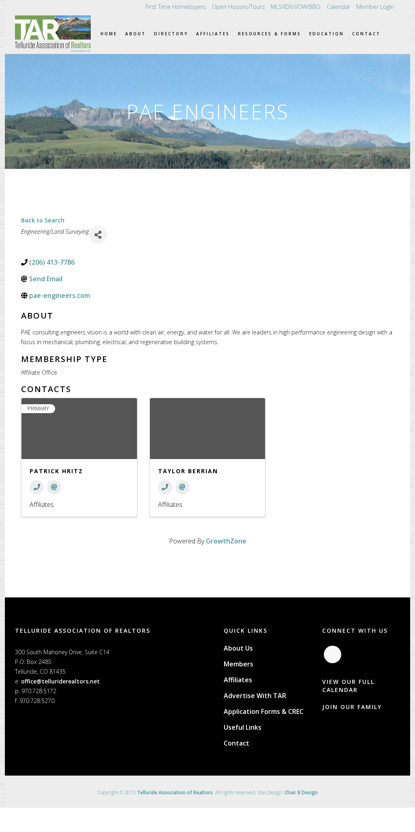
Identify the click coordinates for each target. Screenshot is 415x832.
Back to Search (42, 220)
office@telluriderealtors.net (60, 681)
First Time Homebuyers (175, 7)
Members (238, 664)
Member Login (375, 7)
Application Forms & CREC (264, 711)
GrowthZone (226, 541)
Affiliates (238, 679)
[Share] (98, 235)
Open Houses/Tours (238, 7)
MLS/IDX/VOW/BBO (296, 7)
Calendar (338, 7)
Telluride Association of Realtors (175, 792)
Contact (236, 743)
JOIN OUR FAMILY (352, 707)
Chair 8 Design (301, 792)
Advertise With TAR (255, 695)
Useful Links (242, 727)
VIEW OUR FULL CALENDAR (348, 686)
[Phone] (37, 487)
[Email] (54, 487)
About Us (238, 648)
